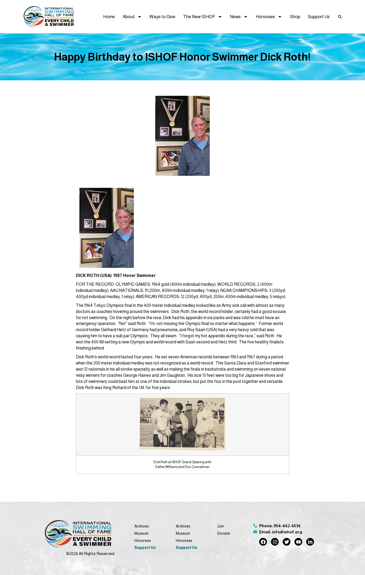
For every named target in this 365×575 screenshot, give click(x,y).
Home (109, 16)
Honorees (265, 16)
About (129, 16)
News (235, 16)
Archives (141, 526)
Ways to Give (162, 16)
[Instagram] (275, 542)
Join (220, 526)
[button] (340, 16)
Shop (295, 16)
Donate (223, 533)
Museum (141, 533)
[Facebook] (263, 542)
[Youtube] (298, 542)
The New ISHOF (199, 16)
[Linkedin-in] (310, 542)
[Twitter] (286, 542)
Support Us (319, 16)
